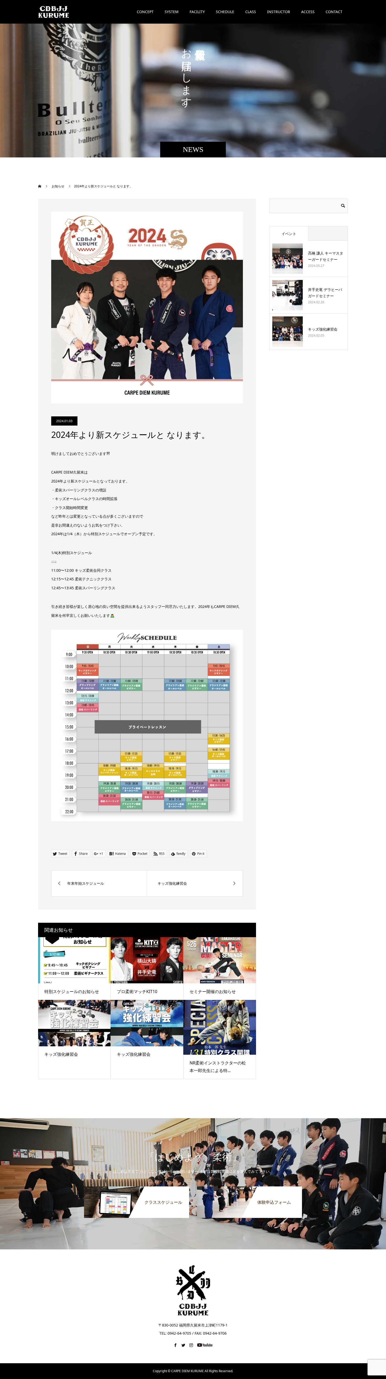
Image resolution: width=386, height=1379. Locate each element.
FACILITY (197, 11)
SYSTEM (172, 11)
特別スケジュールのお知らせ (71, 991)
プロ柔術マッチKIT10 (137, 991)
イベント (288, 233)
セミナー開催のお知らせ (213, 991)
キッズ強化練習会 (61, 1054)
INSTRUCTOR (278, 11)
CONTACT (334, 11)
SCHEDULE (225, 11)
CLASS (250, 11)
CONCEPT (145, 11)
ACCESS (308, 11)
